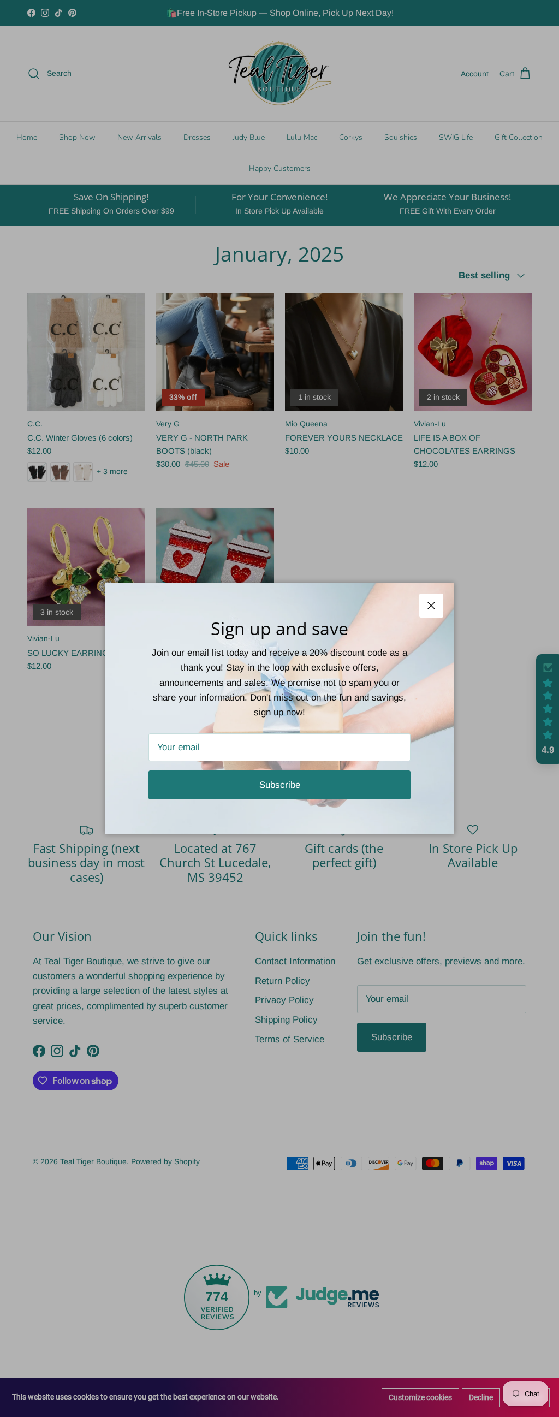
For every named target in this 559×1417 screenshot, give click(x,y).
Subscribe (279, 785)
